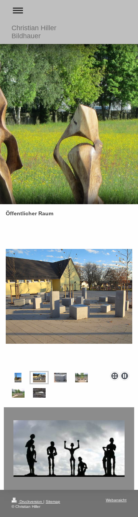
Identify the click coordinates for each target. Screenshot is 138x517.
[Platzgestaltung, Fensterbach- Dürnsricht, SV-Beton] (69, 308)
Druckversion (30, 501)
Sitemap (53, 501)
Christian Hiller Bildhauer (34, 32)
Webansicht (116, 500)
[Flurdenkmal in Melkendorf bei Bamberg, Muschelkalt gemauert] (81, 377)
